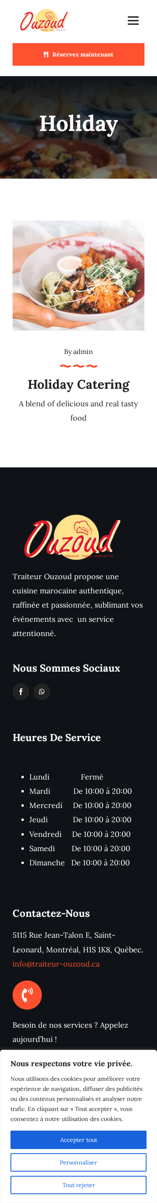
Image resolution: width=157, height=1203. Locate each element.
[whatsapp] (41, 691)
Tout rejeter (78, 1185)
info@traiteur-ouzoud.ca (56, 964)
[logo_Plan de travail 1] (45, 10)
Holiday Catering (78, 384)
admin (83, 351)
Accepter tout (78, 1140)
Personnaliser (78, 1162)
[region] (78, 1126)
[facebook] (21, 691)
